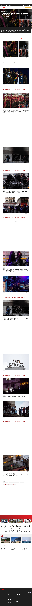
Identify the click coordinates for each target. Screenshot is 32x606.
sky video (2, 597)
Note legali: (17, 592)
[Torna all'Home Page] (3, 7)
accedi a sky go (28, 592)
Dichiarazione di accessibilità (18, 599)
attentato (13, 484)
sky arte (2, 599)
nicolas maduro (7, 484)
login (30, 5)
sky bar (9, 599)
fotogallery (12, 482)
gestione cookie (18, 594)
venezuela (6, 482)
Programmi (10, 602)
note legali (17, 597)
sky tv (9, 594)
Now (9, 597)
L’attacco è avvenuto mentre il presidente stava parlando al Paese (11, 29)
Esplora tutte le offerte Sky (9, 5)
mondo (17, 482)
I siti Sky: (2, 592)
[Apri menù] (1, 7)
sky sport (2, 594)
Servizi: (9, 592)
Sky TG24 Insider (28, 7)
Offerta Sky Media (18, 601)
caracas (22, 482)
